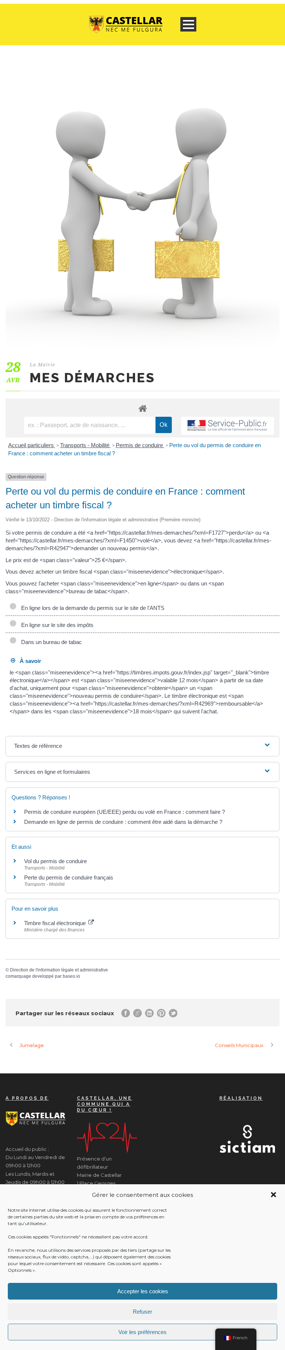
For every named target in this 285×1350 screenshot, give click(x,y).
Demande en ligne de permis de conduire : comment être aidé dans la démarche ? (123, 822)
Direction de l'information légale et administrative (59, 970)
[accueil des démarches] (142, 408)
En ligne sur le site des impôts (56, 625)
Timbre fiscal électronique (55, 923)
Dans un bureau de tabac (50, 642)
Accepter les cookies (142, 1291)
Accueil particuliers (31, 445)
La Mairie (42, 364)
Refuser (142, 1311)
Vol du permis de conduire (55, 861)
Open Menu (188, 24)
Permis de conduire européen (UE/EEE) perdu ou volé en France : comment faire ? (124, 812)
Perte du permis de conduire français (68, 877)
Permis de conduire (140, 445)
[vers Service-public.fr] (227, 426)
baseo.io (71, 976)
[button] (273, 1194)
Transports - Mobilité (85, 445)
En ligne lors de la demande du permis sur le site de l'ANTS (91, 608)
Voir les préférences (142, 1332)
